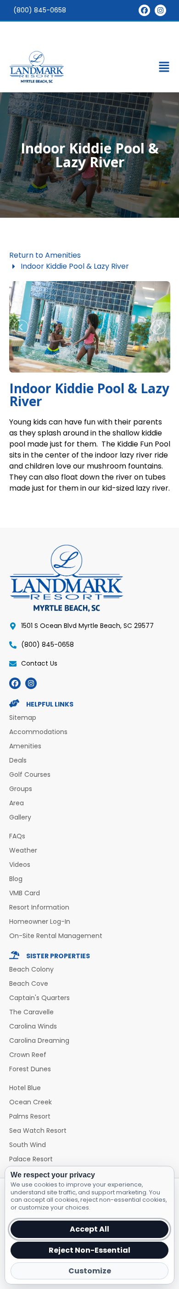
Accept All (89, 1229)
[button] (89, 69)
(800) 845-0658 (39, 10)
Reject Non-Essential (89, 1250)
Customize (89, 1271)
